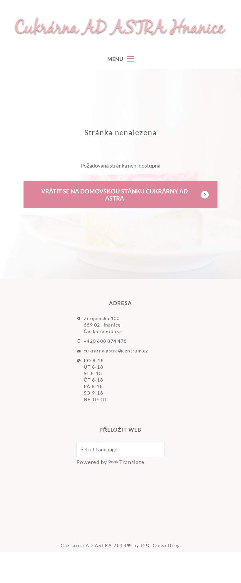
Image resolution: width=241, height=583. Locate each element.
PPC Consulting (160, 545)
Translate (131, 462)
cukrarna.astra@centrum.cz (116, 350)
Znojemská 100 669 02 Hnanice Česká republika (103, 324)
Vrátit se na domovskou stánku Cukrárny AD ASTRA (114, 195)
